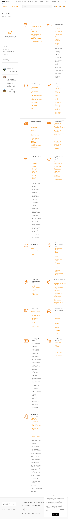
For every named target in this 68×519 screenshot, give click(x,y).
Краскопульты (34, 31)
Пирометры (34, 175)
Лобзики (33, 32)
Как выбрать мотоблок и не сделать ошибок (12, 92)
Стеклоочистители (35, 431)
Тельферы (33, 144)
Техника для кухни (59, 352)
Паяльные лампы (58, 102)
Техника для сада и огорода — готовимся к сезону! (12, 71)
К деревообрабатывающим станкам (60, 283)
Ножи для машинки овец (59, 149)
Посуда (56, 348)
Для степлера (34, 103)
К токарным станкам (58, 302)
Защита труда (58, 88)
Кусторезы (57, 37)
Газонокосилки (58, 31)
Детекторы (34, 164)
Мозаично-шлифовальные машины (58, 326)
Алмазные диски (35, 87)
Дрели (32, 28)
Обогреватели (57, 169)
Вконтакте (23, 509)
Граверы (39, 26)
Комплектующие (35, 246)
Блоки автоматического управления (35, 126)
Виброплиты (57, 320)
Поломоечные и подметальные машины (34, 434)
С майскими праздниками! (9, 51)
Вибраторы (57, 318)
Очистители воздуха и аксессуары (57, 175)
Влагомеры (34, 161)
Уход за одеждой (58, 355)
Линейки (34, 166)
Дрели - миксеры (35, 29)
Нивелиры (34, 169)
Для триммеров (34, 105)
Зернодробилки (58, 34)
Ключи (56, 95)
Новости (4, 46)
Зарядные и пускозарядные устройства (34, 131)
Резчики (57, 328)
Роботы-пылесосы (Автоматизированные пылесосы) (36, 425)
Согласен (55, 514)
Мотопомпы (57, 28)
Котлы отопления (58, 164)
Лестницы (57, 323)
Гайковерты (34, 26)
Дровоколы (57, 32)
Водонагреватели (58, 163)
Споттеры (34, 296)
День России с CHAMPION (9, 56)
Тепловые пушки (58, 179)
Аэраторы (57, 29)
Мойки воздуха (57, 166)
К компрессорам (57, 300)
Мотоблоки (57, 44)
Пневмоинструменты (36, 250)
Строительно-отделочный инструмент (58, 113)
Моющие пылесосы (35, 422)
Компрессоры (34, 248)
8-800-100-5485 (6, 1)
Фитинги (33, 254)
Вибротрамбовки (59, 321)
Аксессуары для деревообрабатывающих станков (59, 127)
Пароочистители (35, 421)
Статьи (4, 65)
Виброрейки (58, 332)
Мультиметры (35, 168)
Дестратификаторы (58, 168)
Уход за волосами (59, 354)
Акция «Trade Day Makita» (9, 60)
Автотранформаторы (36, 145)
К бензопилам (57, 290)
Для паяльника (34, 102)
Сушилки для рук (58, 177)
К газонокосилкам (58, 293)
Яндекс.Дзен (26, 509)
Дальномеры (34, 163)
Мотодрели (57, 330)
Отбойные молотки (35, 40)
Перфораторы (34, 41)
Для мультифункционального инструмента (36, 99)
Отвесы (33, 174)
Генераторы (34, 128)
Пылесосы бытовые (35, 436)
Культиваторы (58, 36)
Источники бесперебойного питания (35, 135)
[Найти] (50, 6)
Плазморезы (35, 288)
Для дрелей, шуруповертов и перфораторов (35, 90)
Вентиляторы (57, 161)
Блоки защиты (34, 147)
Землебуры (57, 314)
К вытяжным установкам (59, 286)
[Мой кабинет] (65, 2)
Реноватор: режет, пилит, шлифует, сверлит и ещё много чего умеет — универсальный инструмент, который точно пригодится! (11, 82)
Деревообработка (35, 311)
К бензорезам (57, 291)
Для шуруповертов (35, 109)
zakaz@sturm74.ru (40, 502)
